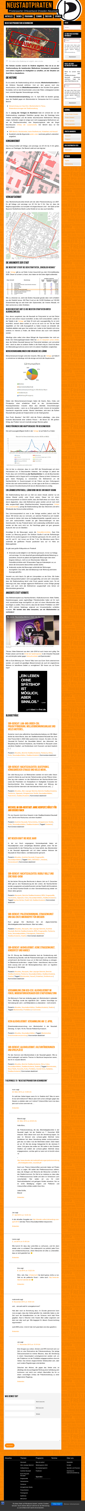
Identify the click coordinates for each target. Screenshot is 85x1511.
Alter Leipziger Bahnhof (29, 791)
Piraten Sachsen (69, 121)
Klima (50, 753)
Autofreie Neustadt (21, 822)
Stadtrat (23, 936)
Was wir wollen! (40, 1462)
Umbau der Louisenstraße (27, 125)
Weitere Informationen (71, 1504)
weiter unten (34, 134)
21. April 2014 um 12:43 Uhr (21, 1215)
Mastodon (68, 136)
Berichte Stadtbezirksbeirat (31, 753)
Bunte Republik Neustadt (24, 1474)
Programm (29, 16)
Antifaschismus (24, 1468)
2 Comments (36, 1010)
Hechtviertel (12, 898)
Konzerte (20, 1069)
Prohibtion (32, 1069)
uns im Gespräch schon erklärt (48, 340)
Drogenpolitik (39, 857)
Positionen (39, 1471)
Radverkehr (12, 795)
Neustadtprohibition (19, 755)
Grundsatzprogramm (41, 1468)
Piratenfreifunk (24, 1490)
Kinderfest (39, 976)
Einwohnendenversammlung (17, 1035)
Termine (39, 16)
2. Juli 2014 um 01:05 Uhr (20, 1241)
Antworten (15, 1108)
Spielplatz (49, 1069)
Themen (18, 16)
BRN (43, 895)
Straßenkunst (48, 976)
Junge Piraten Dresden (71, 114)
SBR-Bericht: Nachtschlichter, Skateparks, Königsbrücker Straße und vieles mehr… (28, 768)
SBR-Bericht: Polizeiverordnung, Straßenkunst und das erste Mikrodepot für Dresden (30, 915)
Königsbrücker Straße (30, 793)
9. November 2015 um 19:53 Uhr (23, 1302)
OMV (29, 859)
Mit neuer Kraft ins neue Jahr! (22, 838)
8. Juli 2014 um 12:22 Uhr (26, 1270)
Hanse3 (32, 976)
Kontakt (69, 1465)
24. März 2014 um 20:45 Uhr (27, 1121)
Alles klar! (56, 1504)
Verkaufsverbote (32, 656)
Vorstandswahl (13, 862)
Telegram (67, 139)
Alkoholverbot (24, 976)
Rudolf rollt (28, 900)
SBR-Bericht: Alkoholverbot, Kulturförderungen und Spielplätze (31, 1048)
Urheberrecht (33, 1275)
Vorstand (44, 859)
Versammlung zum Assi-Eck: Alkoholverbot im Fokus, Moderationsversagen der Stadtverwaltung (32, 992)
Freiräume (44, 753)
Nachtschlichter (18, 900)
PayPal (67, 160)
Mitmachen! (23, 1498)
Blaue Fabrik (12, 1069)
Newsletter (70, 1462)
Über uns (48, 16)
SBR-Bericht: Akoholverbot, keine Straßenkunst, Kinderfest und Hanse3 (33, 131)
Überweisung (69, 164)
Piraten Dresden (69, 117)
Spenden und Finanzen (73, 1468)
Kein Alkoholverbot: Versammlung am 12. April (30, 1021)
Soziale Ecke (40, 1069)
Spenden (58, 16)
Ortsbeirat (48, 824)
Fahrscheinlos (33, 822)
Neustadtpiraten (29, 5)
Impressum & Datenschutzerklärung (73, 1471)
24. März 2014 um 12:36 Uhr (22, 1092)
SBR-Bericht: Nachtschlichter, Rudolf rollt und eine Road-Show (31, 875)
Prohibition (26, 1010)
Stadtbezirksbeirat (32, 755)
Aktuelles (9, 16)
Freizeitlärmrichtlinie (43, 532)
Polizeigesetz (30, 933)
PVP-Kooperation (70, 124)
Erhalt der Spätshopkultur (33, 654)
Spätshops (23, 1496)
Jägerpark (19, 793)
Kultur (10, 755)
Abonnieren (68, 150)
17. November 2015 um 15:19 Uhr (28, 1344)
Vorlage (13, 272)
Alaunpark (18, 895)
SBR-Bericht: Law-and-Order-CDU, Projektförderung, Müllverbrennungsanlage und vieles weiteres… (31, 726)
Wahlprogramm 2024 (42, 1465)
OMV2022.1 (36, 859)
